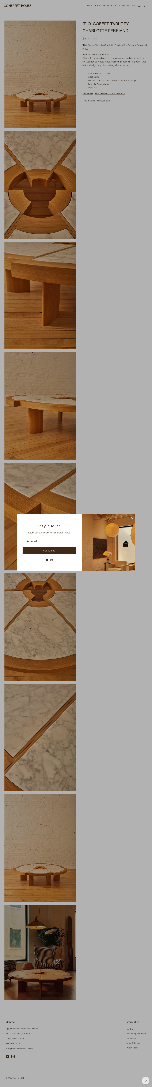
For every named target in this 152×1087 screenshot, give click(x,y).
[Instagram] (51, 560)
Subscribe (49, 551)
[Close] (131, 518)
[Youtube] (47, 560)
